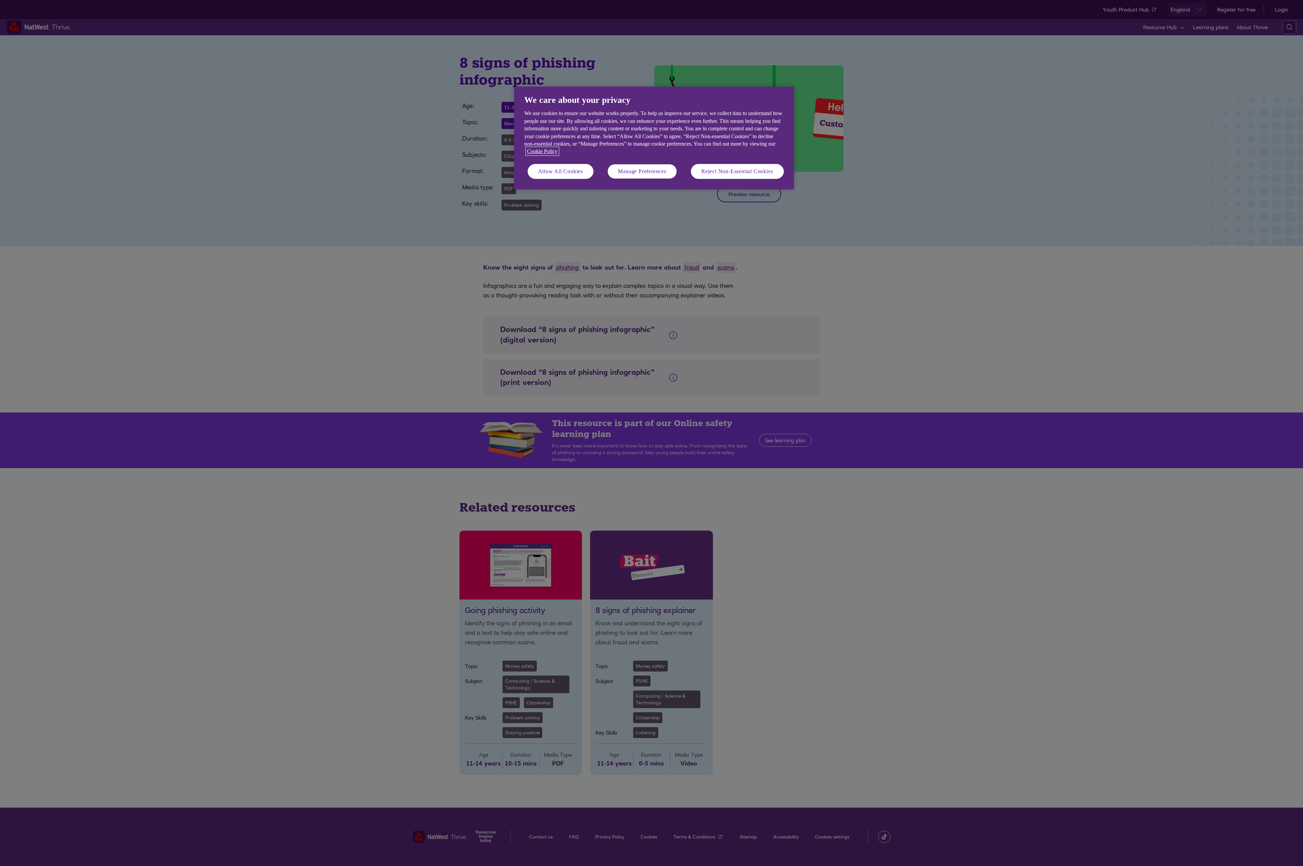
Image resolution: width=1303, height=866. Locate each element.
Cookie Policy (542, 151)
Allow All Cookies (560, 171)
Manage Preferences (642, 171)
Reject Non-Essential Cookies (737, 171)
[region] (654, 138)
